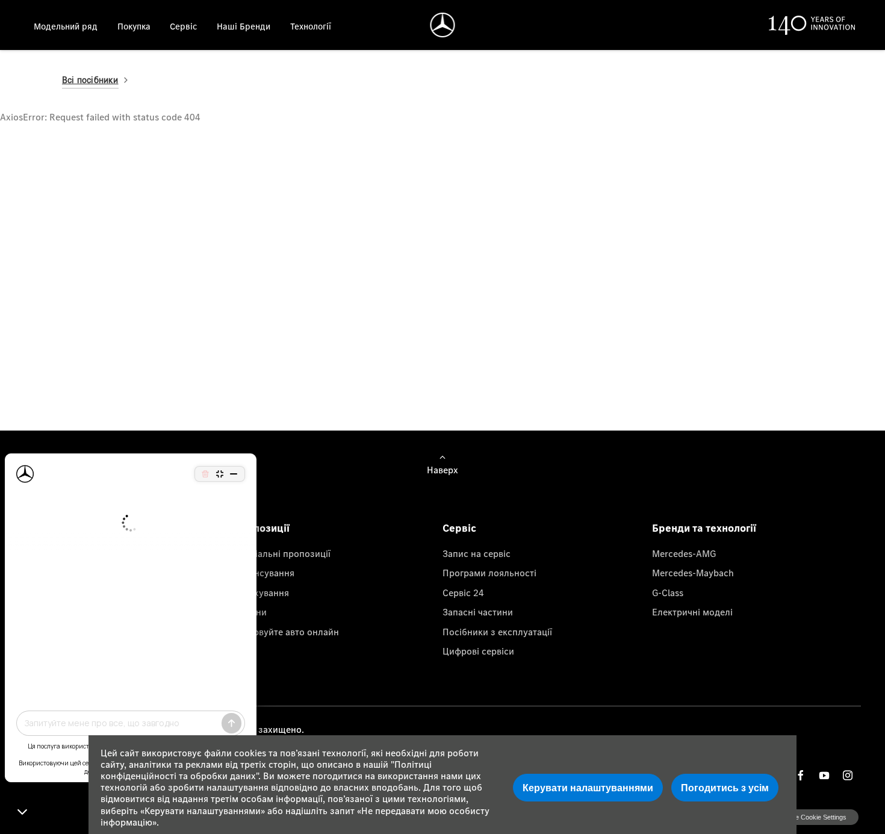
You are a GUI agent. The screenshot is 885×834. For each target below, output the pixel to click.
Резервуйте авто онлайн (286, 632)
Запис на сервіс (476, 553)
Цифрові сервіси (478, 651)
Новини (250, 612)
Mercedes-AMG (684, 553)
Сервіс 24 (463, 593)
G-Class (667, 593)
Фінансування (264, 573)
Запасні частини (477, 612)
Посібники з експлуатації (497, 632)
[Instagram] (847, 775)
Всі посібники (90, 79)
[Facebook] (800, 775)
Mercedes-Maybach (693, 573)
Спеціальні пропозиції (282, 553)
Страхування (261, 593)
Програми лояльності (489, 573)
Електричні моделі (692, 612)
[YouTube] (824, 775)
